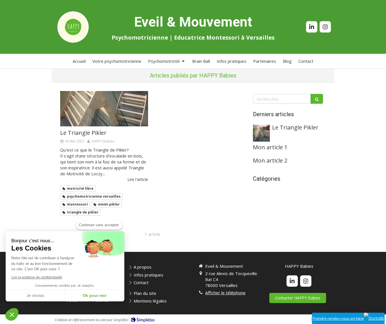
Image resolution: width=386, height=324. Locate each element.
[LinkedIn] (311, 27)
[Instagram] (325, 27)
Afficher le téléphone (225, 292)
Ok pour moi (95, 295)
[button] (12, 314)
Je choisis (35, 295)
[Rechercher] (317, 99)
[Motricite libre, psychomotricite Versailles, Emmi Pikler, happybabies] (104, 108)
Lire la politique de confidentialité (36, 277)
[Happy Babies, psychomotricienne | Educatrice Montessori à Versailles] (73, 27)
